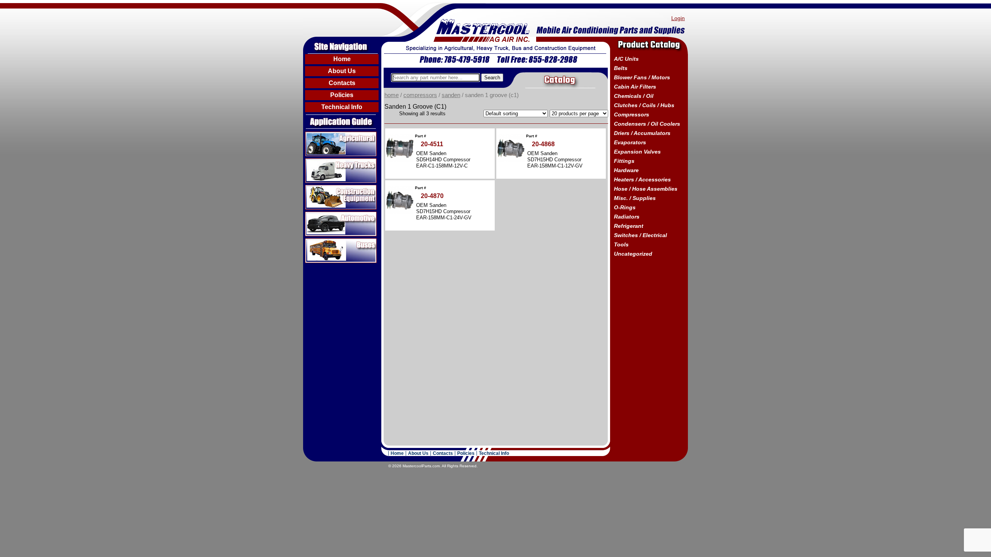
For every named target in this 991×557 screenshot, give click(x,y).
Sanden (451, 95)
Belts (621, 68)
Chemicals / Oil (633, 96)
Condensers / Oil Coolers (647, 124)
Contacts (342, 83)
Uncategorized (633, 254)
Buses (313, 241)
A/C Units (626, 59)
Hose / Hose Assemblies (645, 189)
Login (678, 18)
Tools (621, 244)
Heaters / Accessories (642, 179)
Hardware (626, 170)
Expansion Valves (637, 152)
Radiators (627, 217)
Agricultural (320, 135)
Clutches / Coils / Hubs (644, 105)
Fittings (624, 161)
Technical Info (341, 107)
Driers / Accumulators (642, 133)
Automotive (320, 215)
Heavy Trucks (324, 161)
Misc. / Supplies (635, 198)
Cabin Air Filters (635, 87)
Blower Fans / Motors (642, 77)
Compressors (420, 95)
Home (342, 59)
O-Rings (625, 207)
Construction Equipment (338, 188)
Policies (341, 95)
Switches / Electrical (640, 235)
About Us (342, 71)
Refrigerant (628, 226)
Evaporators (630, 142)
